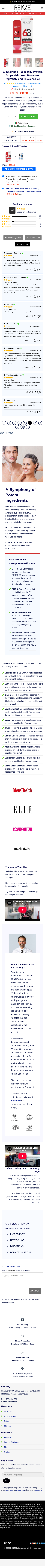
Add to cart (28, 116)
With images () (14, 237)
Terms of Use (20, 1490)
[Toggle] (7, 1234)
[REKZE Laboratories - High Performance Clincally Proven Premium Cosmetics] (22, 8)
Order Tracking (10, 1416)
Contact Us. (38, 1490)
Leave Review (6, 433)
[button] (3, 8)
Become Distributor (11, 1442)
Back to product (13, 1266)
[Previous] (5, 35)
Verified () (34, 237)
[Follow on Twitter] (9, 1543)
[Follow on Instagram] (5, 1543)
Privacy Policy (9, 1490)
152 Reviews (21, 83)
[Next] (39, 35)
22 (23, 427)
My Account (8, 1411)
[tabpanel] (20, 495)
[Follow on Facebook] (2, 1543)
